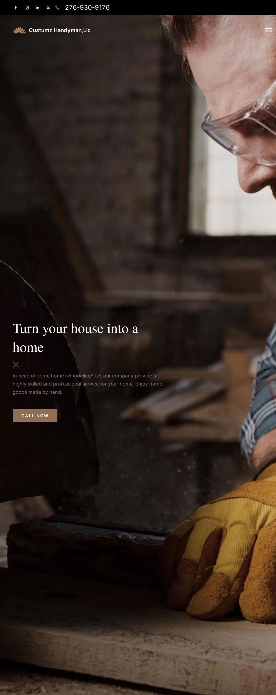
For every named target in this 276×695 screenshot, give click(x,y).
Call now (35, 415)
